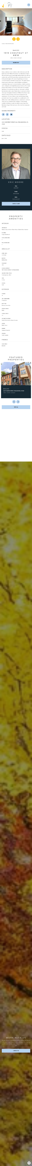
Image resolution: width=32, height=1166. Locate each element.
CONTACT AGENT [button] (16, 203)
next (18, 39)
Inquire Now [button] (16, 62)
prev (14, 39)
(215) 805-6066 (16, 193)
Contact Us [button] (16, 1050)
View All (16, 407)
